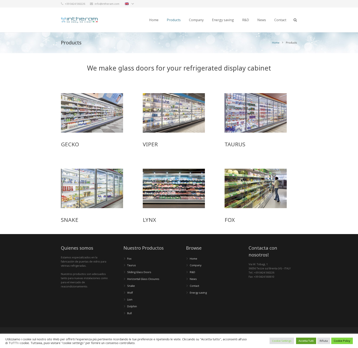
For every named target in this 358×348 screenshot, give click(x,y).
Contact (194, 286)
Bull (129, 313)
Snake (131, 286)
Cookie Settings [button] (281, 341)
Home (275, 42)
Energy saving (198, 292)
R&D (192, 272)
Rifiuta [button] (324, 341)
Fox (129, 258)
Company (195, 265)
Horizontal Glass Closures (143, 279)
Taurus (131, 265)
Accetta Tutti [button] (306, 341)
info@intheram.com (107, 4)
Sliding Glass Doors (139, 272)
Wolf (130, 292)
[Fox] (174, 131)
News (193, 279)
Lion (129, 299)
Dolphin (132, 306)
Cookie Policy (342, 341)
